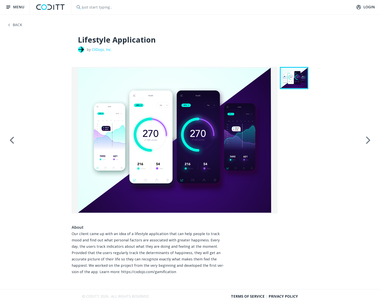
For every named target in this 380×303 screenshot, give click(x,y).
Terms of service (248, 296)
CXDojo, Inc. (102, 49)
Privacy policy (283, 296)
